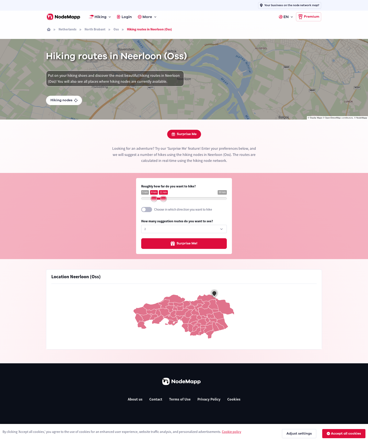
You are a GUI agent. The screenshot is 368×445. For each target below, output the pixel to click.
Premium (311, 16)
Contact (155, 399)
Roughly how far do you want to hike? (168, 186)
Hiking (100, 16)
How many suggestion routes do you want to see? (177, 221)
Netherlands (67, 29)
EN (286, 16)
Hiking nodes (61, 100)
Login (127, 16)
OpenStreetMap (333, 118)
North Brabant (95, 29)
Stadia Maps (316, 118)
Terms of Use (180, 399)
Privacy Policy (208, 399)
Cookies (233, 399)
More (147, 16)
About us (135, 399)
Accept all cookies (346, 433)
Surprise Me (187, 134)
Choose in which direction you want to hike (183, 209)
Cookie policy (231, 431)
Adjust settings (299, 433)
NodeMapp (361, 118)
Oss (116, 29)
